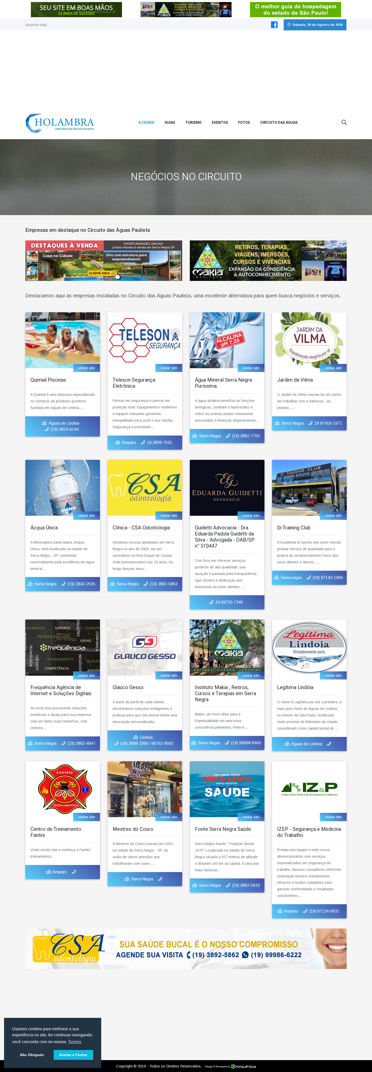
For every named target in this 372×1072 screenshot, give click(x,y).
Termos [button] (74, 1042)
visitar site (86, 368)
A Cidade (146, 122)
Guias (169, 122)
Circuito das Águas (279, 122)
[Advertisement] (186, 68)
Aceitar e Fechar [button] (73, 1055)
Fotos (244, 122)
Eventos (220, 122)
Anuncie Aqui (36, 25)
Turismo (193, 122)
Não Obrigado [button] (32, 1055)
